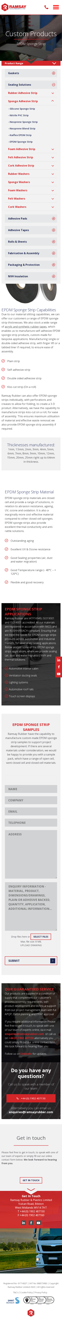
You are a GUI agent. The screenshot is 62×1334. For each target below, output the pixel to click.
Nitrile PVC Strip (19, 115)
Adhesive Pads (17, 218)
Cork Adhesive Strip (21, 165)
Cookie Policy (26, 1292)
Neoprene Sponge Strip (24, 121)
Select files (40, 936)
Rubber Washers (18, 174)
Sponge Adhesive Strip (23, 101)
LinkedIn (26, 1054)
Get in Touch (31, 1180)
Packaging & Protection (24, 265)
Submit (14, 961)
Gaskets (13, 73)
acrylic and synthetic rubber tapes (26, 326)
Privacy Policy (41, 1292)
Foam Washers (17, 190)
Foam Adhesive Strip (21, 149)
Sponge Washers (19, 182)
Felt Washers (16, 198)
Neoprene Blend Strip (22, 128)
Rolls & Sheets (17, 241)
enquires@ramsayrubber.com (24, 1034)
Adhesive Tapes (18, 230)
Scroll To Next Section (31, 58)
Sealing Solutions (19, 84)
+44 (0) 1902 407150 (32, 1098)
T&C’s (15, 1292)
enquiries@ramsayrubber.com (31, 1112)
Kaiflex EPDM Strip (21, 135)
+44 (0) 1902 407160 (32, 1215)
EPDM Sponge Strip (21, 141)
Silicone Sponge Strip (22, 108)
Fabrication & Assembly (23, 253)
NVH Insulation (18, 276)
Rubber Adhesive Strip (22, 93)
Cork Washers (17, 207)
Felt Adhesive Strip (20, 157)
